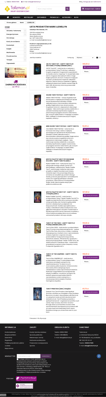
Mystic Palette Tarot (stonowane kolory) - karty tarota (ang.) (60, 160)
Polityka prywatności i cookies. (35, 372)
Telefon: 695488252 (61, 335)
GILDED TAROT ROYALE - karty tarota (60, 95)
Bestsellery (28, 17)
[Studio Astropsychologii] (24, 387)
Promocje (54, 17)
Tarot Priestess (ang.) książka (58, 289)
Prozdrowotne (12, 56)
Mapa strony (9, 348)
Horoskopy (10, 38)
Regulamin (8, 340)
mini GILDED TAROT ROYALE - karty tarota (62, 126)
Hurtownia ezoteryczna (37, 340)
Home (7, 27)
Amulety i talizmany (14, 31)
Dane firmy (8, 338)
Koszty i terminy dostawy (38, 332)
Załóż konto (97, 2)
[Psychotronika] (26, 380)
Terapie (9, 60)
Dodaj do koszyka (91, 67)
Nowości (16, 17)
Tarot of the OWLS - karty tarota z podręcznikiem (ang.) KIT (60, 224)
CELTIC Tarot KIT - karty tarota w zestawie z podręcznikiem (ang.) (59, 65)
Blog (76, 17)
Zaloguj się (86, 2)
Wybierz (85, 57)
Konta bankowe (10, 332)
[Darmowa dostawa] (16, 84)
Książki (9, 49)
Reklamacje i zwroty (36, 338)
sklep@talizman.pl (34, 2)
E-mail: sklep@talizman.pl (63, 338)
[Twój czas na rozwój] (16, 72)
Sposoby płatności (36, 335)
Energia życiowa (12, 34)
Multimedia (11, 52)
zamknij (3, 395)
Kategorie (66, 17)
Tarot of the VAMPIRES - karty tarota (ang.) (61, 255)
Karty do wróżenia (13, 42)
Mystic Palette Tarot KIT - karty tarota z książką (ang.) (62, 193)
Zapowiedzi (41, 17)
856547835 (15, 2)
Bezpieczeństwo (10, 335)
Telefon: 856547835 (61, 332)
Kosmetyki (10, 45)
